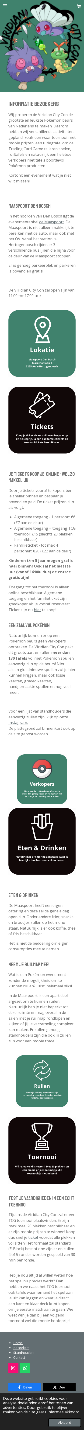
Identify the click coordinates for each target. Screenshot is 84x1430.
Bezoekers (21, 1348)
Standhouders (23, 1352)
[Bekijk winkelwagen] (79, 6)
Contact (19, 1357)
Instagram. (18, 722)
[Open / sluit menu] (5, 6)
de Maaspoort (51, 221)
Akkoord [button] (64, 1422)
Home (18, 1343)
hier (37, 609)
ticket (33, 1237)
